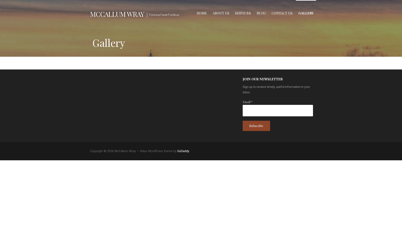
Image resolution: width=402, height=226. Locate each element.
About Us (221, 13)
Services (243, 13)
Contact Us (282, 13)
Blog (261, 13)
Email (248, 102)
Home (202, 13)
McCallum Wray (117, 13)
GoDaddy (183, 151)
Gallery (306, 13)
